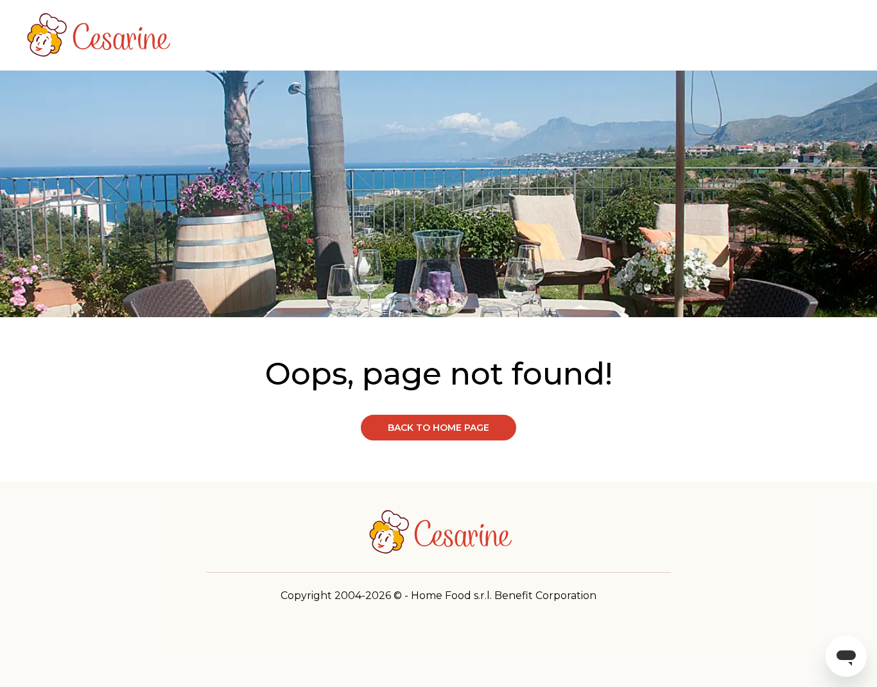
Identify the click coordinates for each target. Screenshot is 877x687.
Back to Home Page (438, 427)
